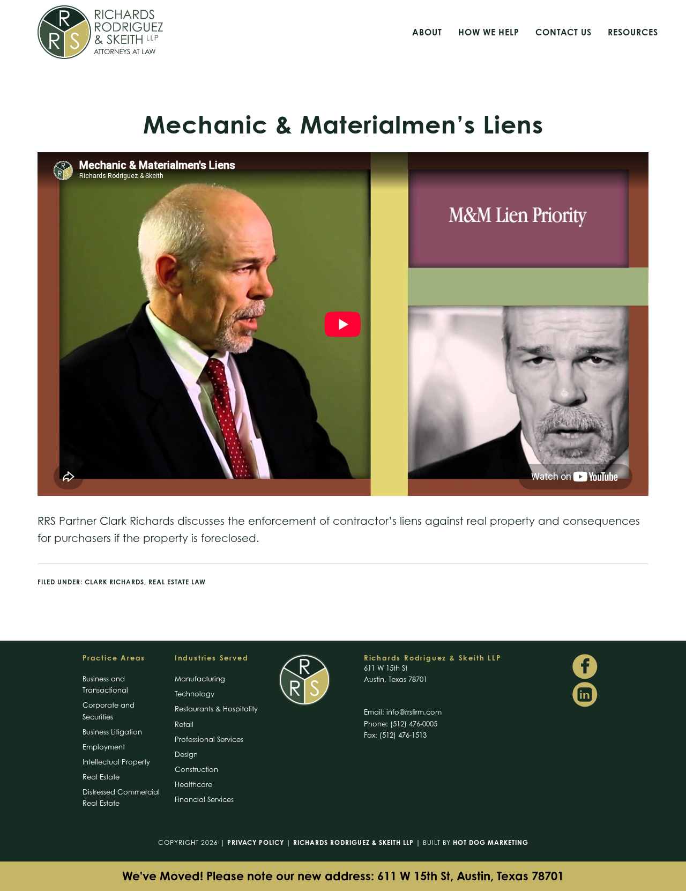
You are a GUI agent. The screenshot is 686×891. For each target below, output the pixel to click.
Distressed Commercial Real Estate (121, 797)
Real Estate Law (177, 582)
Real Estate (101, 777)
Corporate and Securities (109, 711)
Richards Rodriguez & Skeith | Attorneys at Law (139, 32)
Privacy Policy (255, 842)
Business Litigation (112, 731)
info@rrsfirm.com (414, 712)
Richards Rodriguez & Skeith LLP (353, 842)
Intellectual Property (116, 762)
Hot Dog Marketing (490, 842)
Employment (104, 746)
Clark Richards (114, 582)
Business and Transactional (105, 684)
